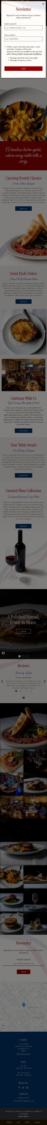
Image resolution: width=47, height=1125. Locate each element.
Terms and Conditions (32, 54)
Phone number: (10, 35)
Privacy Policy (17, 54)
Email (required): (10, 24)
